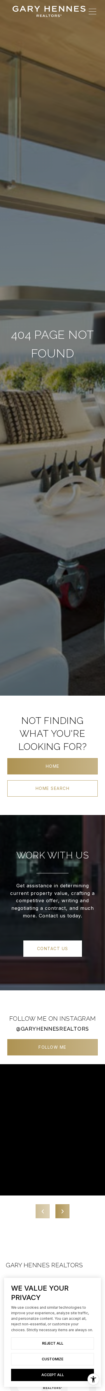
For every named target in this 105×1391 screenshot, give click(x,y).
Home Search (53, 788)
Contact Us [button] (52, 948)
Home (53, 766)
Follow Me (52, 1047)
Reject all (52, 1343)
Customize (52, 1359)
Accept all (52, 1375)
